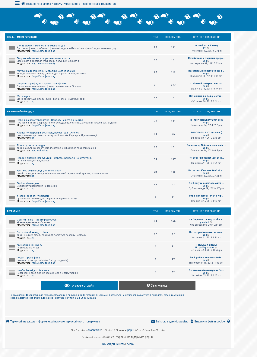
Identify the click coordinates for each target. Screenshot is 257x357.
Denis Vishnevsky (46, 63)
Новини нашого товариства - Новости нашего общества (50, 120)
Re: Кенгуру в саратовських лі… (206, 183)
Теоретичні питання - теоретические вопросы (43, 58)
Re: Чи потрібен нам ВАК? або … (206, 170)
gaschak (204, 222)
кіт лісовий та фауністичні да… (206, 83)
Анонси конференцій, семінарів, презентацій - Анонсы (48, 132)
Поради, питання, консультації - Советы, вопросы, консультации (54, 158)
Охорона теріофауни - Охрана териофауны (41, 83)
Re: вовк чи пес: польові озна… (206, 158)
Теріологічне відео (28, 183)
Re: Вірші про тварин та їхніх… (206, 257)
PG (204, 48)
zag (53, 51)
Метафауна (23, 96)
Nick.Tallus (42, 150)
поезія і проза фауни (28, 257)
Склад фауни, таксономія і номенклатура (41, 45)
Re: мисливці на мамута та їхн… (206, 270)
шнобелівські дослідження (33, 270)
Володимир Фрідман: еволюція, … (206, 145)
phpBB (131, 330)
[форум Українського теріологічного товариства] (128, 19)
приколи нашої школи (29, 245)
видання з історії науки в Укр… (206, 195)
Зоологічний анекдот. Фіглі (32, 232)
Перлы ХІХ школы (206, 245)
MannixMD (94, 330)
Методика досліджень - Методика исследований (46, 70)
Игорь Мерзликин (204, 247)
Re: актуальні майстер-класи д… (206, 70)
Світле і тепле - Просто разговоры (37, 219)
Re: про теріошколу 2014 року (206, 120)
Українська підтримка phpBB (134, 337)
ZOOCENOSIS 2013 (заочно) (206, 132)
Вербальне (13, 211)
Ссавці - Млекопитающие (22, 37)
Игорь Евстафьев (41, 51)
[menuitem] (207, 321)
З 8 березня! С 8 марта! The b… (206, 219)
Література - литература (31, 145)
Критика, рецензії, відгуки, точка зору (39, 170)
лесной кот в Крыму (206, 45)
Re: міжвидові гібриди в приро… (206, 58)
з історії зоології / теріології (33, 195)
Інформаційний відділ (20, 111)
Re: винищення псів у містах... (206, 96)
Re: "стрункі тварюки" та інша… (206, 232)
